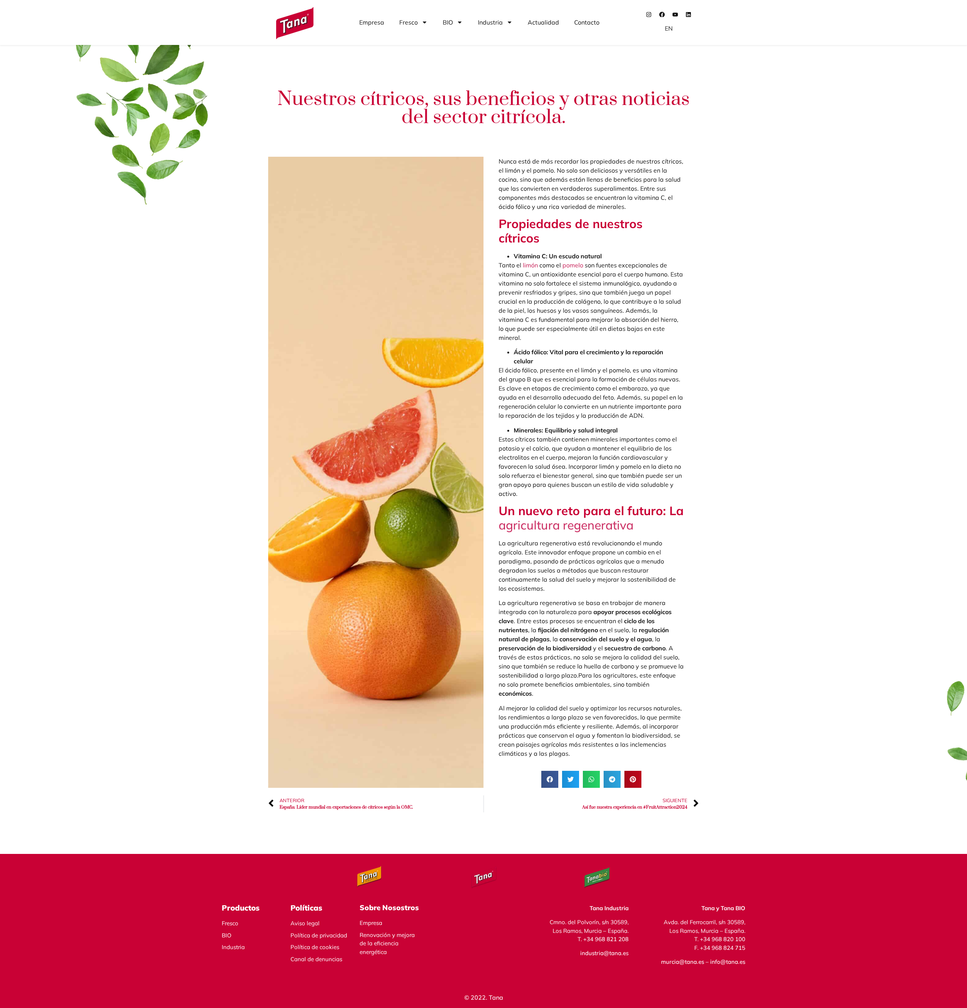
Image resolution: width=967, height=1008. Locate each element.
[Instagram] (649, 14)
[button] (549, 779)
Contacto (586, 22)
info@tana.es (727, 961)
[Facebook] (662, 14)
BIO (448, 22)
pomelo (572, 265)
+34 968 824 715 (722, 947)
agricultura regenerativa (566, 525)
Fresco (408, 22)
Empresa (371, 22)
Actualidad (543, 22)
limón (530, 265)
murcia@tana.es (682, 961)
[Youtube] (675, 14)
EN (669, 28)
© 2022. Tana (483, 997)
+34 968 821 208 (606, 939)
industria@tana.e (603, 953)
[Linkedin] (688, 14)
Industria (490, 22)
